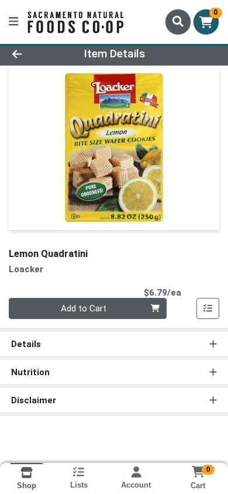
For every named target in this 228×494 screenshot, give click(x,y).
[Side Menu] (13, 22)
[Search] (178, 21)
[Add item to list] (208, 308)
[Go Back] (35, 54)
